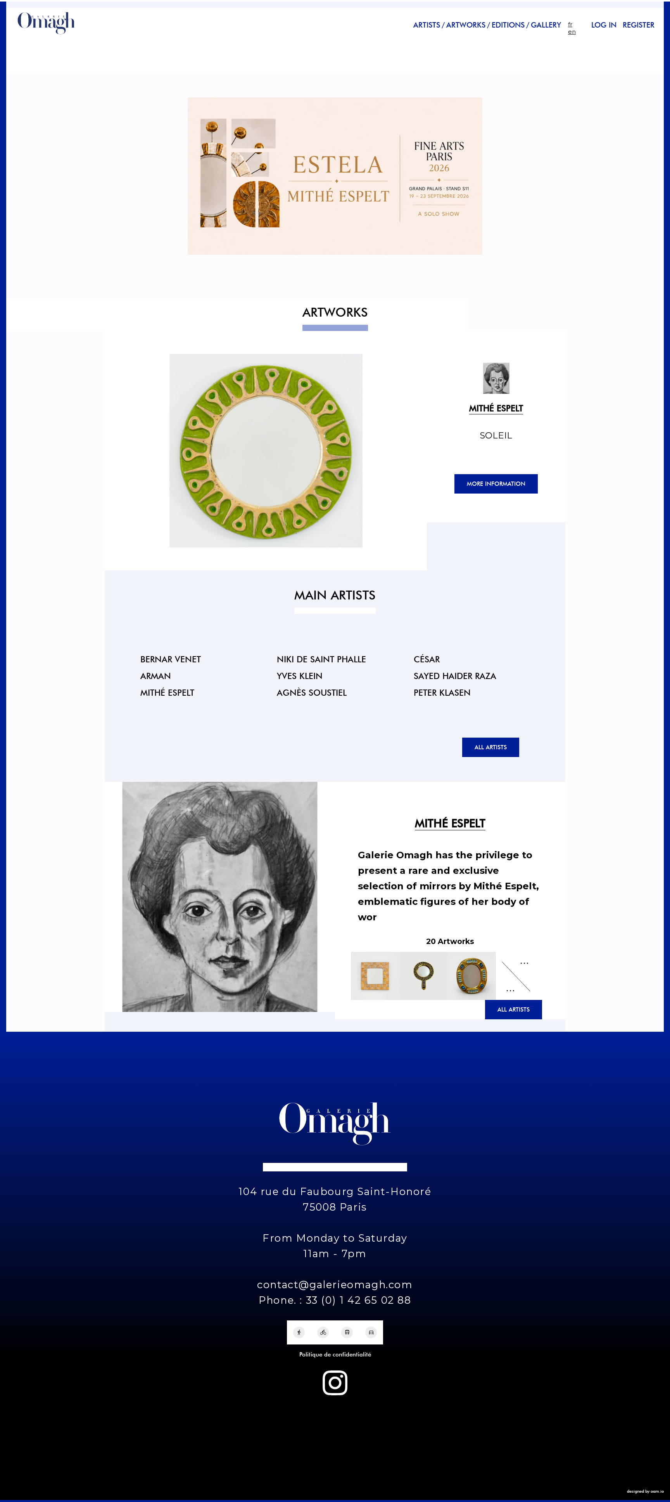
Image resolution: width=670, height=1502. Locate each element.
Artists (426, 25)
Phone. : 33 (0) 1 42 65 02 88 (335, 1300)
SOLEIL (496, 435)
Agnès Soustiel (312, 692)
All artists (491, 747)
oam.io (657, 1491)
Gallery (546, 25)
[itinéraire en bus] (347, 1332)
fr (570, 24)
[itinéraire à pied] (299, 1332)
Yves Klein (300, 675)
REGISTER (638, 25)
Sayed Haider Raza (455, 675)
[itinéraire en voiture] (371, 1332)
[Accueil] (46, 35)
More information (496, 483)
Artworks (465, 25)
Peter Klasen (442, 692)
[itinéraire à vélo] (323, 1332)
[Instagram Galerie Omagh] (335, 1382)
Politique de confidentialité (335, 1354)
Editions (508, 25)
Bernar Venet (170, 659)
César (427, 659)
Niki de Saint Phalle (321, 659)
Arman (155, 675)
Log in (603, 25)
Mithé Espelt (167, 692)
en (572, 31)
